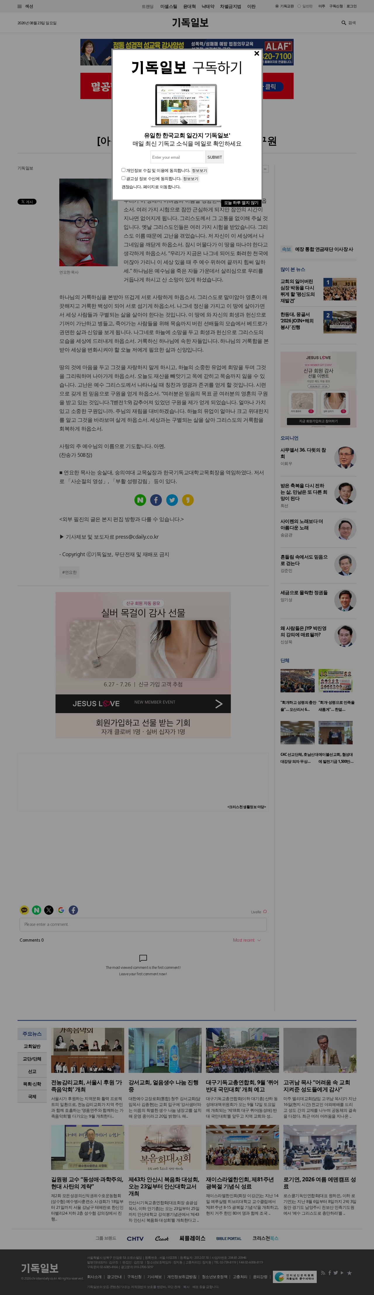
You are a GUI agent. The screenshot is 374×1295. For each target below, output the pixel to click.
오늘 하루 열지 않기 (241, 202)
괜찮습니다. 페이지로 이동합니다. (151, 186)
